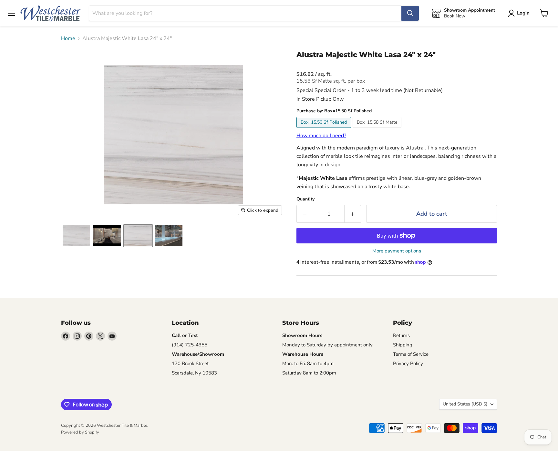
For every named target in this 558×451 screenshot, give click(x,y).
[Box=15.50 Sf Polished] (324, 129)
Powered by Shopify (80, 432)
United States (465, 404)
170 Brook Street (190, 363)
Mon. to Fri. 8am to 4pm (308, 363)
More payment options (396, 251)
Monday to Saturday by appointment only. (327, 345)
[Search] (410, 13)
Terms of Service (411, 354)
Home (68, 38)
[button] (76, 236)
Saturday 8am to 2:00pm (309, 373)
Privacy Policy (408, 363)
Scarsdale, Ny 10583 (194, 373)
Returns (401, 335)
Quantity (305, 199)
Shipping (402, 345)
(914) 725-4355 (189, 345)
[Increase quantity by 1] (353, 214)
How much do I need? (321, 135)
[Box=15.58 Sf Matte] (378, 129)
